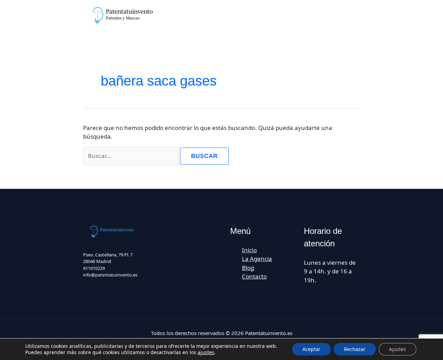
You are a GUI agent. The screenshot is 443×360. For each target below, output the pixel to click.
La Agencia (257, 259)
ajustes (206, 352)
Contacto (254, 276)
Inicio (249, 250)
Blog (248, 268)
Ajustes (397, 349)
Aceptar (311, 349)
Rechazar (354, 349)
